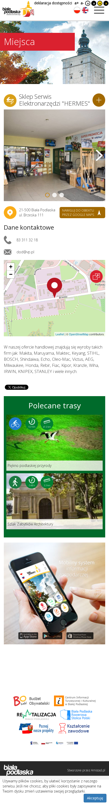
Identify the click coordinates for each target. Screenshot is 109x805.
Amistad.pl (98, 770)
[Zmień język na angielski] (85, 10)
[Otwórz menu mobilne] (99, 10)
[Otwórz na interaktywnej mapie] (96, 276)
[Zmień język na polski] (77, 10)
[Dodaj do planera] (99, 100)
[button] (54, 288)
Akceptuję (95, 798)
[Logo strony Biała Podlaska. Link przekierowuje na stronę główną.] (18, 9)
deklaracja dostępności (53, 3)
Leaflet (60, 334)
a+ (76, 3)
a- (82, 3)
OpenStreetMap (78, 334)
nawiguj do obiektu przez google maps (78, 212)
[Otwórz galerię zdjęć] (54, 155)
